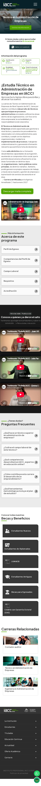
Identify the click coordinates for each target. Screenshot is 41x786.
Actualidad (9, 745)
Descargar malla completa (17, 191)
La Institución (11, 721)
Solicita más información (20, 27)
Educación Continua (13, 739)
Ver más (8, 63)
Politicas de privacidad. (19, 773)
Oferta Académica (12, 751)
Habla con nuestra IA (22, 47)
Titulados (9, 733)
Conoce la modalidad (11, 70)
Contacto (8, 757)
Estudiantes (10, 727)
